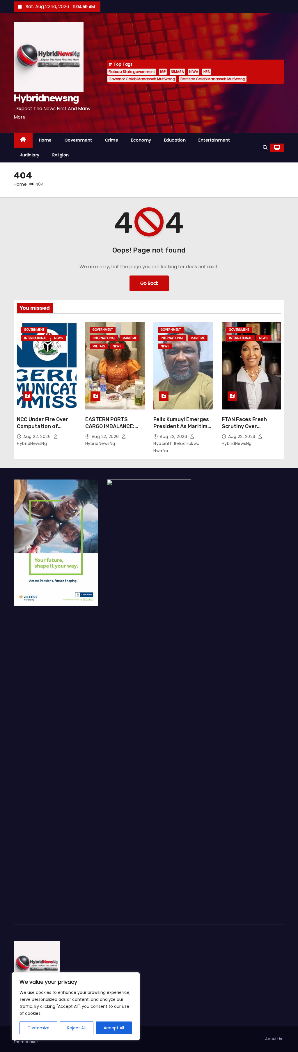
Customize (38, 1028)
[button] (265, 147)
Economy (141, 140)
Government (78, 140)
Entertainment (214, 140)
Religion (60, 155)
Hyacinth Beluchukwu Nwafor (176, 447)
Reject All (76, 1028)
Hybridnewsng (46, 98)
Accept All (114, 1028)
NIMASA (177, 71)
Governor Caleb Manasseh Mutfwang (142, 78)
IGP (163, 71)
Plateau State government (132, 71)
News (58, 338)
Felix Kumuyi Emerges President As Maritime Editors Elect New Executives (182, 429)
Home (45, 140)
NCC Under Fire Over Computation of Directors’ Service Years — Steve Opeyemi (46, 429)
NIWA (193, 71)
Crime (111, 140)
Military (99, 346)
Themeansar (26, 1041)
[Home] (23, 140)
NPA (206, 71)
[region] (76, 1006)
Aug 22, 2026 (37, 436)
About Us (273, 1039)
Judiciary (30, 155)
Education (175, 140)
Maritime (129, 338)
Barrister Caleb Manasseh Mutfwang (212, 78)
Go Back (149, 283)
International (35, 338)
